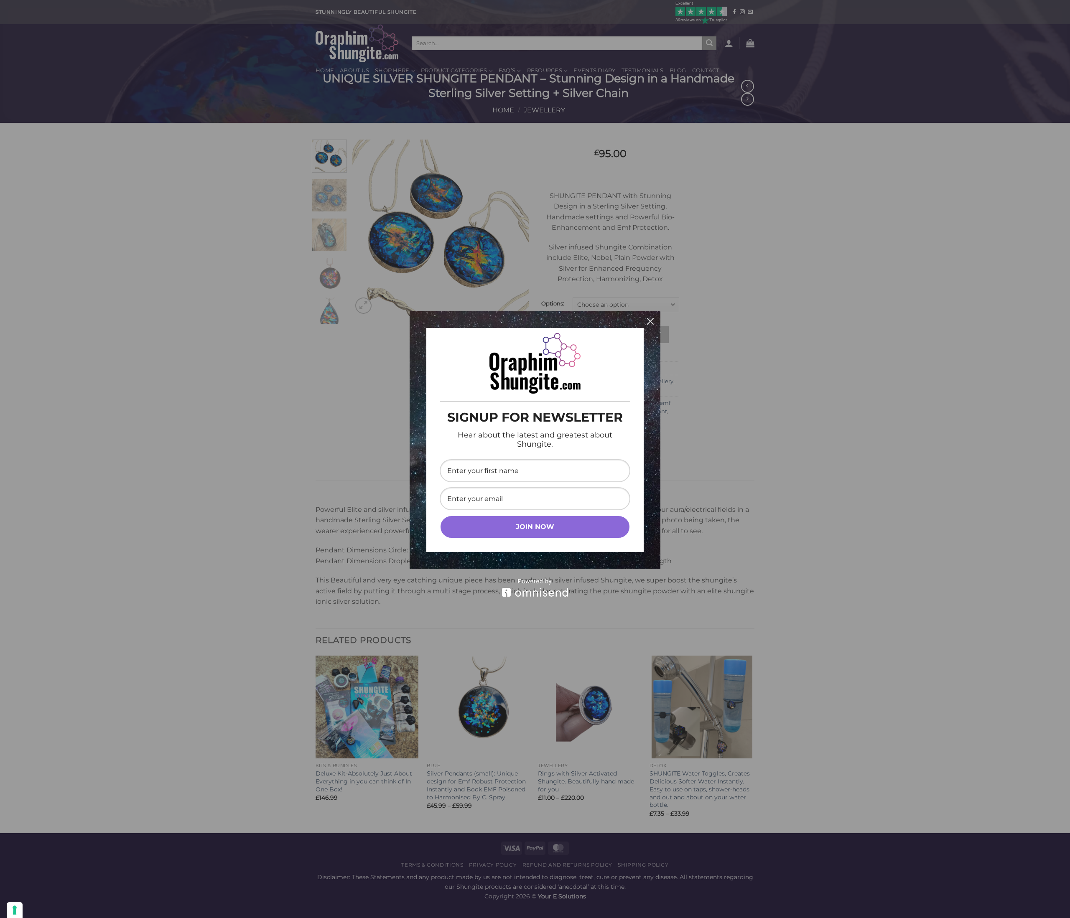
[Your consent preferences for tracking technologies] (15, 910)
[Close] (650, 321)
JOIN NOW (535, 527)
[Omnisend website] (535, 588)
